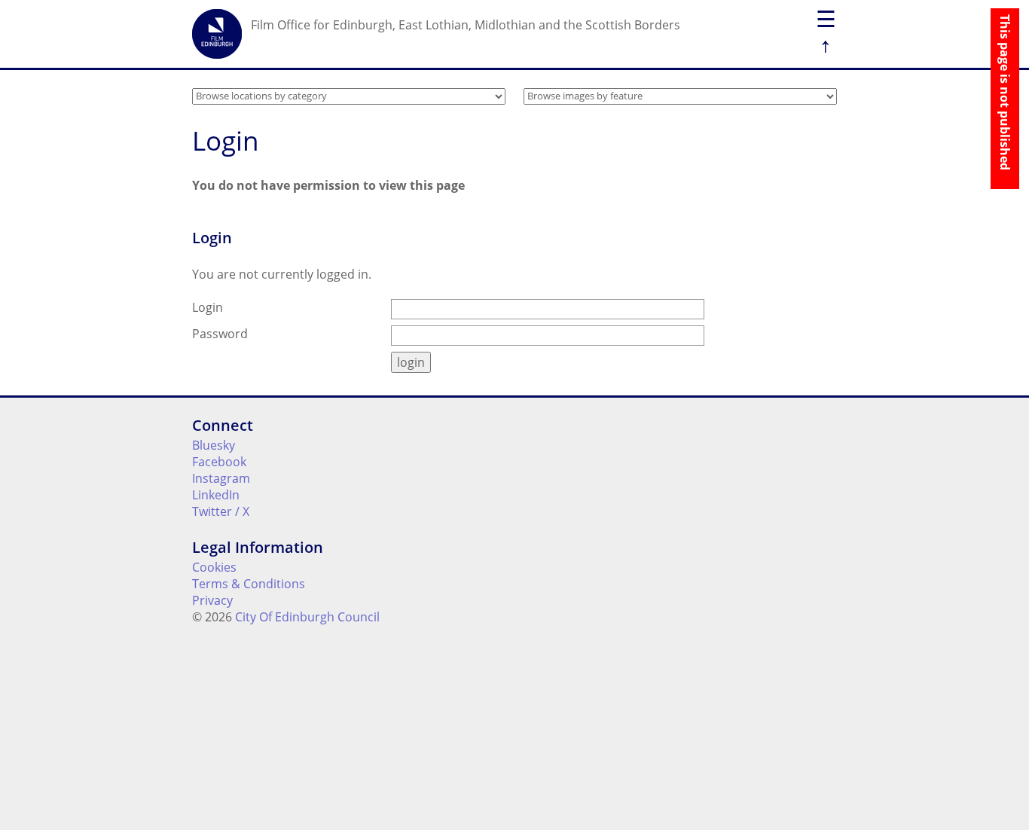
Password (220, 333)
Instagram (221, 478)
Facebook (219, 461)
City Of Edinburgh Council (307, 617)
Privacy (212, 600)
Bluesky (213, 445)
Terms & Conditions (248, 583)
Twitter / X (220, 511)
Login (207, 307)
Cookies (214, 567)
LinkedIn (216, 495)
